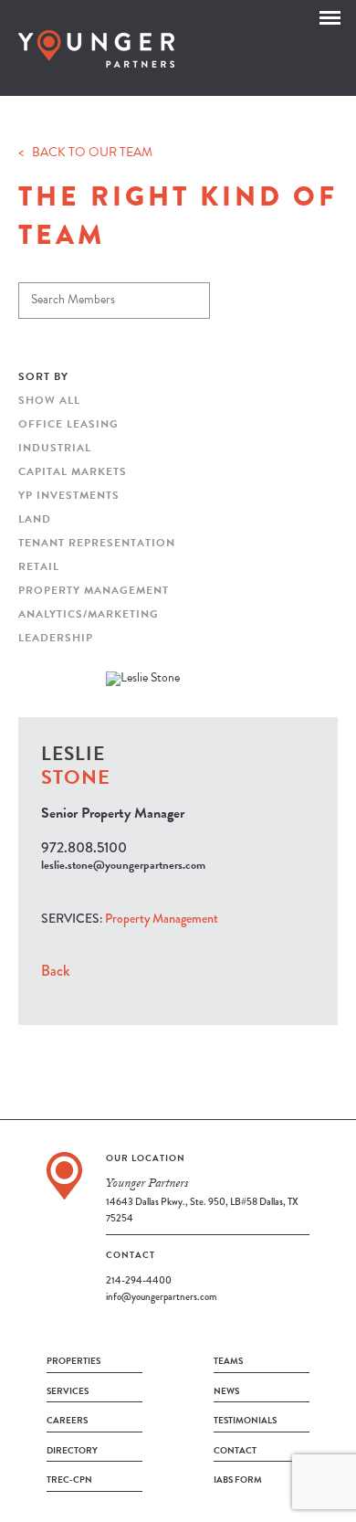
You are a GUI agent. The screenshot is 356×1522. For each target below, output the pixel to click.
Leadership (55, 637)
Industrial (54, 447)
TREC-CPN (69, 1479)
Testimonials (245, 1420)
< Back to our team (85, 154)
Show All (49, 400)
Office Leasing (68, 424)
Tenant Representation (96, 542)
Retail (38, 566)
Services (68, 1391)
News (226, 1391)
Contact (235, 1450)
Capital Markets (72, 471)
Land (34, 519)
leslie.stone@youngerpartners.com (123, 865)
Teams (228, 1361)
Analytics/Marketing (88, 614)
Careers (67, 1420)
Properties (73, 1361)
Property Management (93, 590)
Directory (72, 1450)
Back (55, 970)
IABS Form (238, 1479)
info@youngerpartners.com (161, 1296)
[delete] (193, 295)
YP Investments (69, 495)
